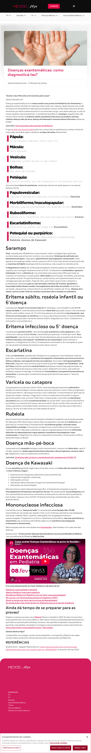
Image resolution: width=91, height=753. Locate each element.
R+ (9, 697)
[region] (45, 743)
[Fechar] (87, 737)
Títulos (10, 705)
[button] (73, 6)
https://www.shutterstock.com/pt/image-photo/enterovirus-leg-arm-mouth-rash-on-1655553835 (41, 648)
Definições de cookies (11, 748)
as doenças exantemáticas (23, 129)
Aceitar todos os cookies (60, 748)
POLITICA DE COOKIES (58, 743)
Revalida (11, 700)
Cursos (54, 6)
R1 (9, 695)
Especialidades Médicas (17, 703)
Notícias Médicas (14, 708)
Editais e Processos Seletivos (19, 711)
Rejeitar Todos (80, 748)
